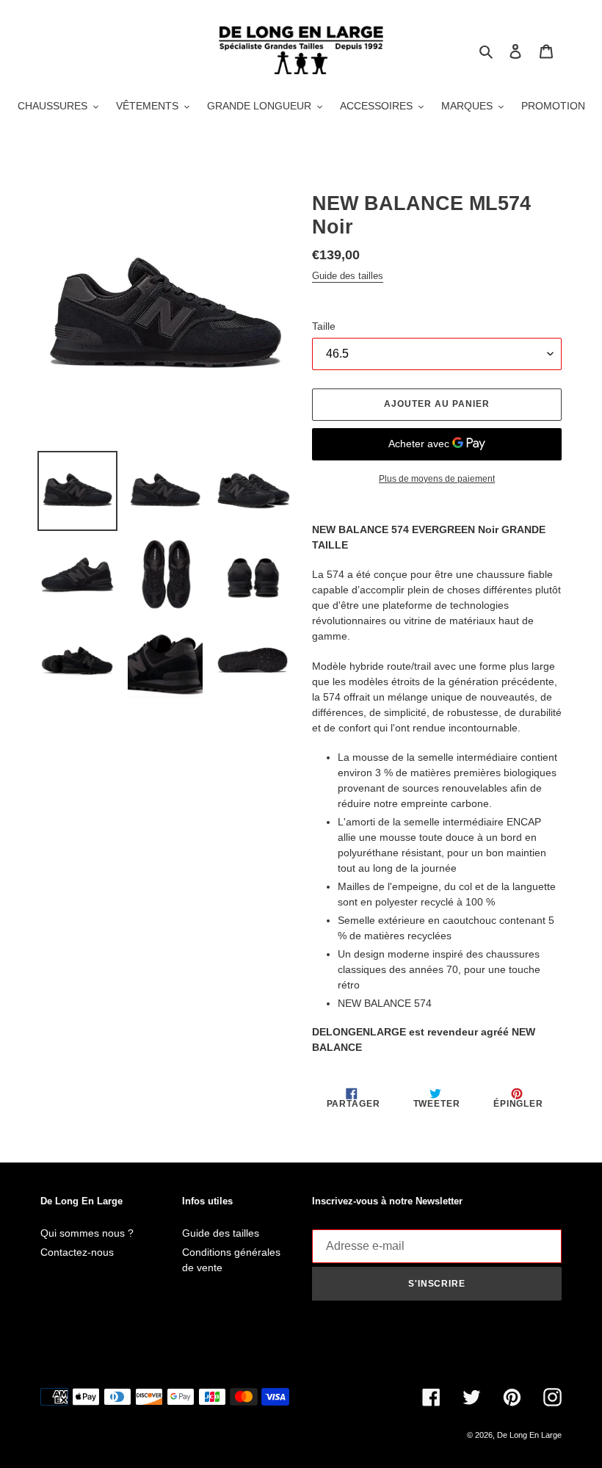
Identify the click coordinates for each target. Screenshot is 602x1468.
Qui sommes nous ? (87, 1233)
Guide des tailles (347, 275)
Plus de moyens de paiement (437, 479)
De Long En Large (529, 1435)
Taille (324, 326)
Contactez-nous (77, 1252)
